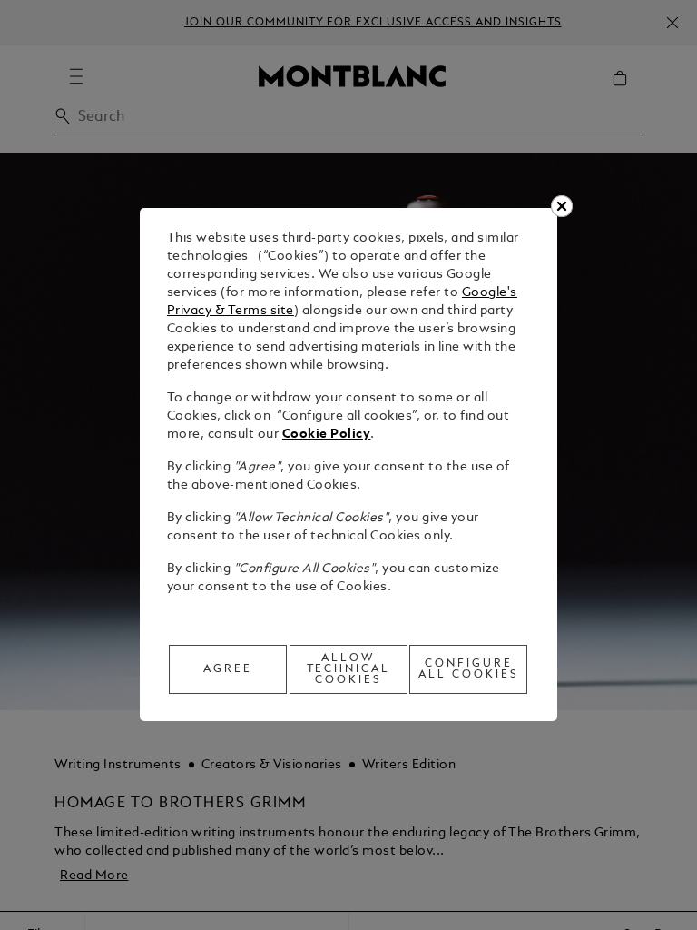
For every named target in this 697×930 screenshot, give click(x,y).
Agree (227, 669)
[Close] (562, 206)
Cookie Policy (326, 434)
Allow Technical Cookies (349, 669)
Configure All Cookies (468, 669)
